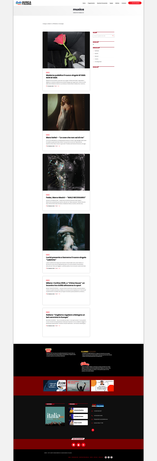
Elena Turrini (78, 423)
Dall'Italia (97, 51)
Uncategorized (98, 61)
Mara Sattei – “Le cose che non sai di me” (65, 137)
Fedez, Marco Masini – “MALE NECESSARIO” (66, 197)
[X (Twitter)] (109, 457)
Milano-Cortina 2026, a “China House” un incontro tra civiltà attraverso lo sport (65, 284)
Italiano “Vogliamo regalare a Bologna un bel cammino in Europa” (65, 316)
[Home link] (23, 3)
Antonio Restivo (79, 410)
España (96, 53)
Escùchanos (134, 3)
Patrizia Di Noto (78, 416)
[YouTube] (106, 457)
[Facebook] (111, 457)
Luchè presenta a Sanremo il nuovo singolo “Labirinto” (66, 258)
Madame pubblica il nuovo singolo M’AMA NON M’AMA (65, 76)
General (96, 56)
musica (47, 72)
